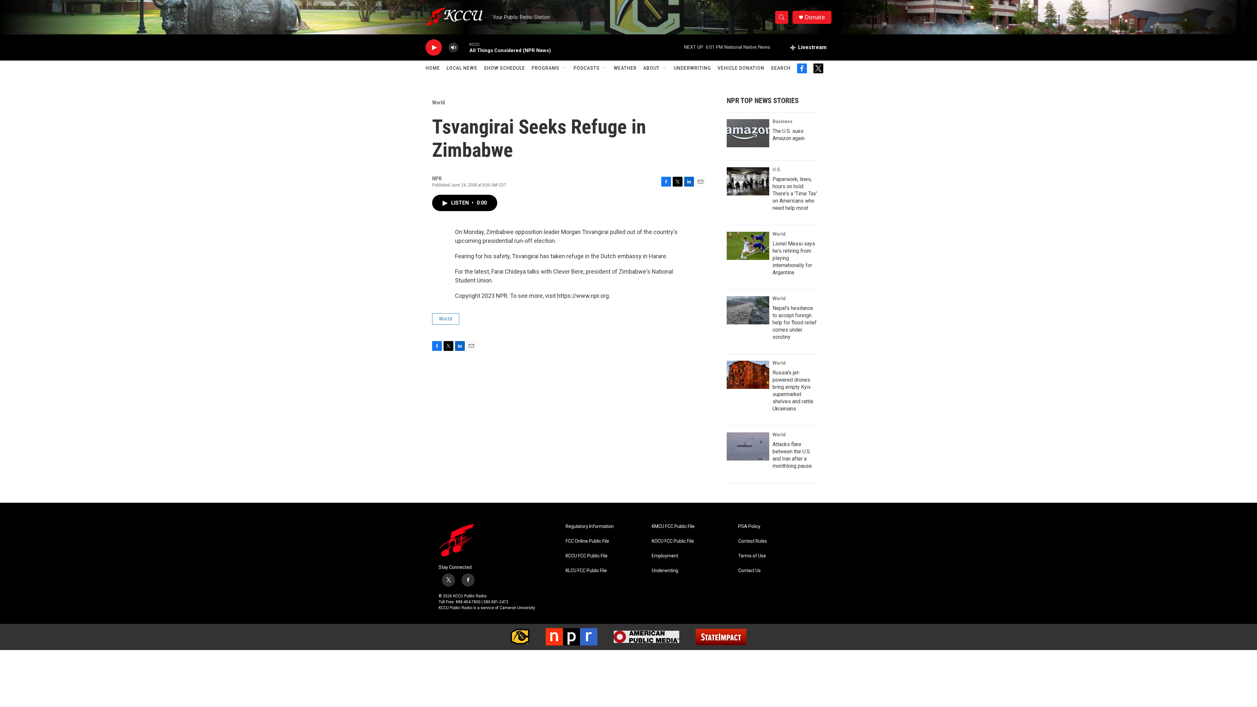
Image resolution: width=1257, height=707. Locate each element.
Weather (625, 68)
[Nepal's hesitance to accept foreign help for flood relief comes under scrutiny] (748, 310)
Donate (815, 17)
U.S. (777, 169)
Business (782, 121)
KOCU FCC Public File (673, 541)
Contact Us (749, 570)
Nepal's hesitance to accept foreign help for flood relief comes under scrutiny (795, 322)
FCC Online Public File (587, 541)
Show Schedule (504, 68)
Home (433, 68)
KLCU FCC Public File (586, 570)
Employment (665, 555)
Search (781, 68)
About (651, 68)
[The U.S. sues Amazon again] (748, 133)
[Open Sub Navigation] (564, 68)
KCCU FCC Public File (587, 555)
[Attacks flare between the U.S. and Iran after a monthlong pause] (748, 446)
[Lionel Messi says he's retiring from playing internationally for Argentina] (748, 246)
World (438, 102)
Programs (545, 68)
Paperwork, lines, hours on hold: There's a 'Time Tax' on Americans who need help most (795, 193)
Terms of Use (752, 555)
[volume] (453, 47)
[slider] (464, 47)
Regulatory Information (590, 526)
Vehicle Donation (741, 68)
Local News (461, 68)
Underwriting (692, 68)
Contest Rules (752, 541)
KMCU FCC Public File (673, 526)
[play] (433, 47)
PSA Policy (749, 526)
